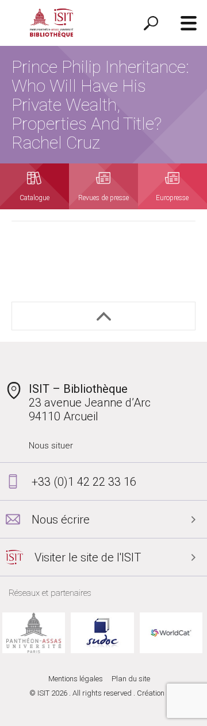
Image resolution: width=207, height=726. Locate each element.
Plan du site (131, 678)
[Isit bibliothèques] (52, 23)
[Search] (151, 23)
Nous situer (51, 445)
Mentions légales (75, 678)
